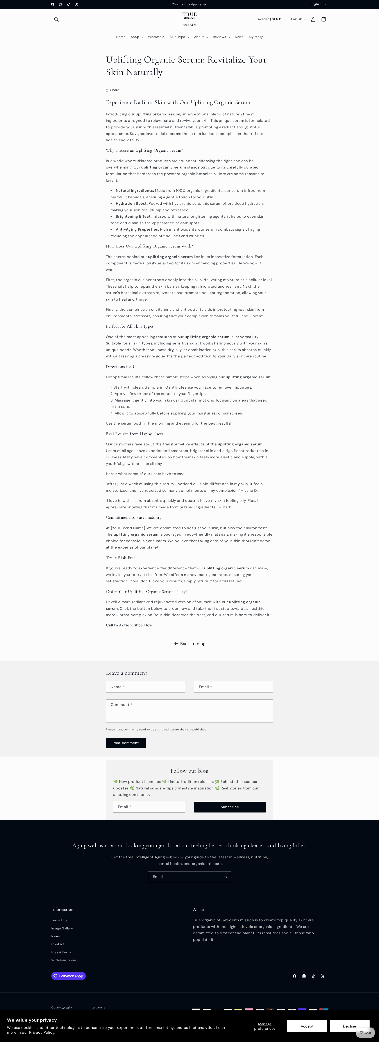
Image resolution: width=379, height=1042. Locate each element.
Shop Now (143, 625)
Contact (57, 944)
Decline (349, 1026)
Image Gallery (62, 928)
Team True (59, 920)
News (55, 936)
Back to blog (193, 643)
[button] (56, 19)
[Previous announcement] (135, 4)
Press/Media (61, 952)
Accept (307, 1026)
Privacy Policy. (42, 1032)
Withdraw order (63, 960)
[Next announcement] (243, 4)
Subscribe (230, 807)
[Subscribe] (226, 877)
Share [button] (114, 90)
